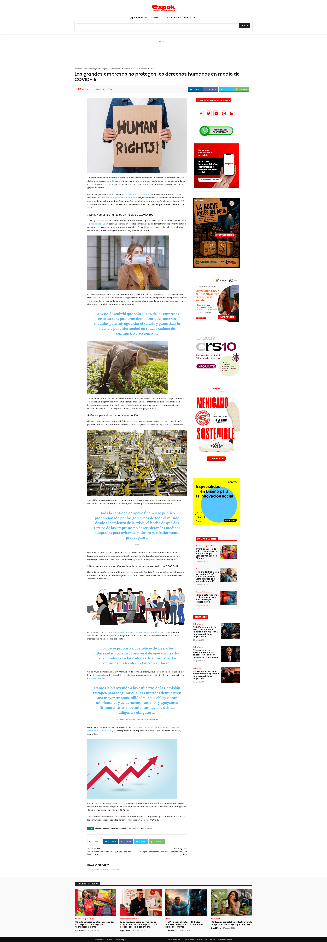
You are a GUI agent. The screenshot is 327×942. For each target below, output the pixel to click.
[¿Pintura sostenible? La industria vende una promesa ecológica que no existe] (232, 902)
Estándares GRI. (98, 678)
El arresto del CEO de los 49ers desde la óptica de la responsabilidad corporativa (206, 675)
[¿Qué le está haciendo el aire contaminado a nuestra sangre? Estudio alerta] (228, 598)
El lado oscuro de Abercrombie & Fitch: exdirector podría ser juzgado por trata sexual (205, 653)
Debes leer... (198, 624)
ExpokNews (80, 930)
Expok (87, 89)
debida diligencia (98, 223)
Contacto (212, 940)
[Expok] (80, 89)
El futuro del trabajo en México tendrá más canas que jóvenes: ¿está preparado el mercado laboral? (207, 576)
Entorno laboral (202, 569)
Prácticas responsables (205, 546)
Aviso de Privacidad (225, 940)
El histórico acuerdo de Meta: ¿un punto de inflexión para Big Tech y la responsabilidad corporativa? (205, 632)
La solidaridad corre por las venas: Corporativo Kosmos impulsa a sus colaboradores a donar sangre (138, 924)
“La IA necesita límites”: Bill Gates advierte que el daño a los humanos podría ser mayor (184, 924)
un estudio (109, 181)
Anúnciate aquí (201, 940)
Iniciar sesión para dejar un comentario (105, 869)
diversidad (133, 828)
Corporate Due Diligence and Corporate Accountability (133, 632)
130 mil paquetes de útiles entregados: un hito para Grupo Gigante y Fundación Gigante (206, 553)
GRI (141, 828)
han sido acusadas (102, 297)
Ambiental (87, 69)
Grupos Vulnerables (204, 592)
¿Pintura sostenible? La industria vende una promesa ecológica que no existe (231, 923)
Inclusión (148, 828)
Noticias (78, 69)
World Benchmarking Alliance (135, 194)
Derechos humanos (119, 828)
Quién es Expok (188, 940)
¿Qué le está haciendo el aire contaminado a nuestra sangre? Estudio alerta (207, 598)
